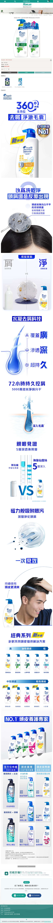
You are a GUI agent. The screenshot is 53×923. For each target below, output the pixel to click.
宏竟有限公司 (27, 5)
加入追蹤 (43, 72)
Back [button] (28, 866)
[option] (7, 82)
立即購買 (26, 72)
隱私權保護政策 (47, 921)
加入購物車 (9, 72)
